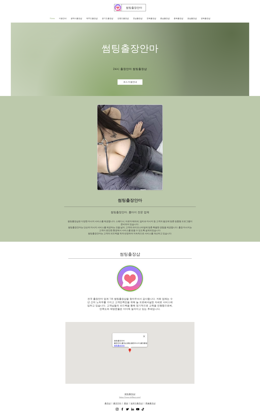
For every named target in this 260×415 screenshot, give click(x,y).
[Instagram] (117, 409)
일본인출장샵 (137, 403)
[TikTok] (143, 409)
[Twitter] (127, 409)
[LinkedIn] (132, 409)
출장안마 (117, 403)
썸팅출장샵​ (129, 394)
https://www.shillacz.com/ (130, 397)
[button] (76, 18)
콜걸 (126, 403)
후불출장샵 (150, 403)
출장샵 (108, 403)
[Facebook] (122, 409)
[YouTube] (138, 409)
